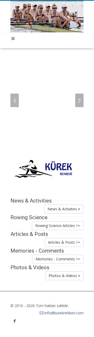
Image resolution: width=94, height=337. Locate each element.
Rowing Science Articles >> (57, 225)
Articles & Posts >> (64, 242)
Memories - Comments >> (58, 258)
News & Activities (63, 208)
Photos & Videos (63, 275)
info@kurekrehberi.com (64, 312)
